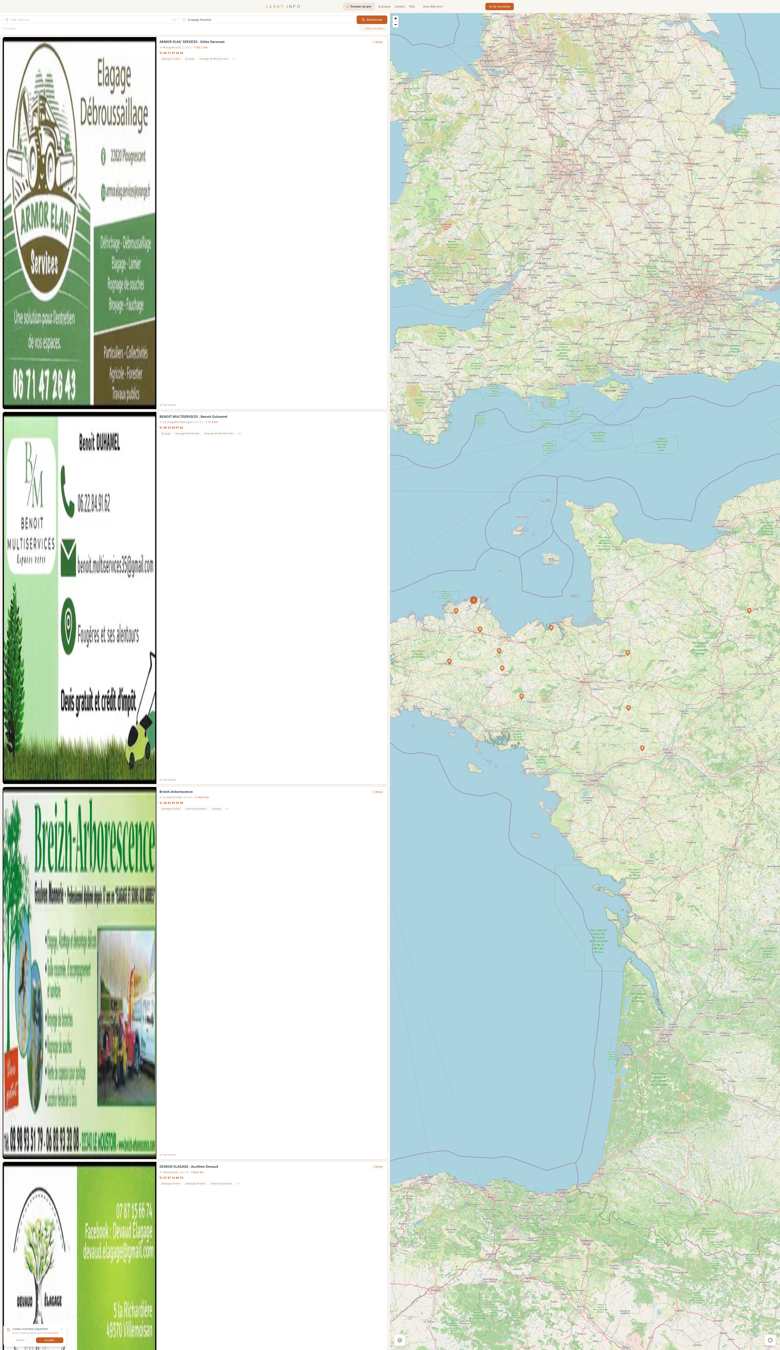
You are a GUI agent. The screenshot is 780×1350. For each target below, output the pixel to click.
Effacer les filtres (375, 28)
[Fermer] (61, 1328)
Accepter (50, 1340)
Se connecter (502, 6)
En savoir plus (51, 1332)
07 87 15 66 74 (173, 1178)
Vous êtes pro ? (433, 6)
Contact (400, 6)
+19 (234, 58)
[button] (749, 611)
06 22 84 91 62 (173, 427)
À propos (384, 6)
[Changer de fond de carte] (399, 1340)
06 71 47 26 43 (173, 53)
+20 (227, 808)
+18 (239, 433)
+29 (238, 1183)
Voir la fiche (169, 405)
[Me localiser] (770, 1340)
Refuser (20, 1340)
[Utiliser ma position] (174, 19)
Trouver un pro (360, 6)
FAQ (412, 6)
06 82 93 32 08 (173, 803)
